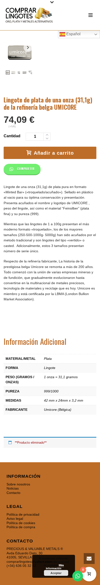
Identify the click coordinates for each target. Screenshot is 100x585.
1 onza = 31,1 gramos (61, 377)
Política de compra (21, 527)
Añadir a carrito (54, 153)
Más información (55, 566)
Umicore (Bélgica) (57, 410)
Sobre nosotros (18, 484)
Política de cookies (21, 523)
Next (28, 47)
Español (73, 34)
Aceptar (56, 573)
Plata (48, 359)
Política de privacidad (23, 514)
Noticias (13, 488)
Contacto (13, 493)
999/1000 (51, 391)
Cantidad (12, 136)
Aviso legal (15, 518)
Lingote (49, 368)
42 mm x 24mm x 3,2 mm (63, 400)
